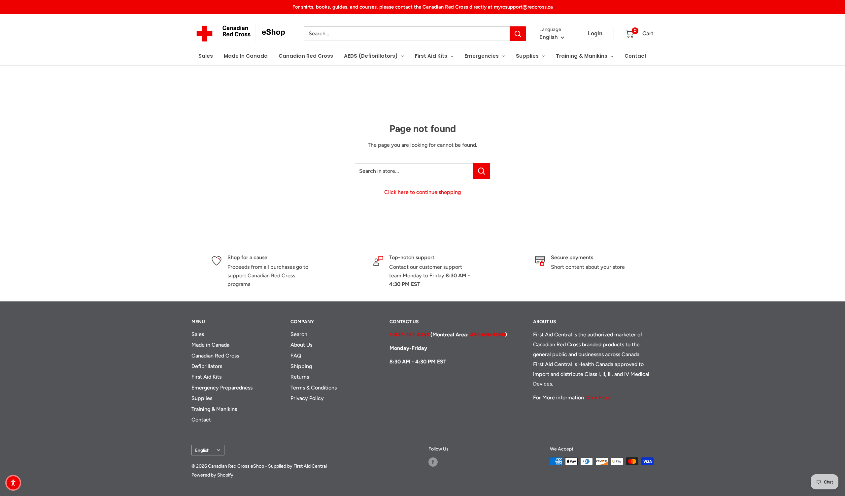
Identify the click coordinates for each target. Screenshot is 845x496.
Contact (201, 420)
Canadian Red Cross (215, 356)
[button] (13, 483)
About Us (301, 345)
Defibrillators (206, 366)
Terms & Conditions (313, 388)
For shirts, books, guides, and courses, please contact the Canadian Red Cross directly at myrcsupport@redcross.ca (422, 7)
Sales (197, 334)
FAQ (295, 356)
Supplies (201, 398)
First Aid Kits (206, 377)
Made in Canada (210, 345)
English (202, 450)
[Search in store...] (481, 171)
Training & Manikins (214, 409)
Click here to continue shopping (422, 192)
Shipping (301, 366)
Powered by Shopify (212, 475)
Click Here (598, 397)
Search (298, 334)
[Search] (518, 33)
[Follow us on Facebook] (433, 462)
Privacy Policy (307, 398)
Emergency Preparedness (222, 388)
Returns (299, 377)
